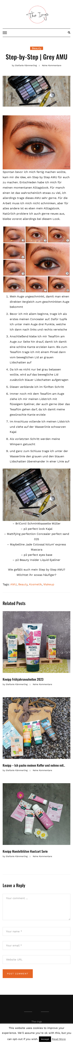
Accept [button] (45, 1039)
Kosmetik (35, 584)
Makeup (48, 584)
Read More (59, 1039)
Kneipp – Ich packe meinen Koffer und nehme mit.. (34, 765)
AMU (13, 584)
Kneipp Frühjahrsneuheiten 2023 (23, 679)
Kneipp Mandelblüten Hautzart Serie (25, 851)
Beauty (36, 48)
